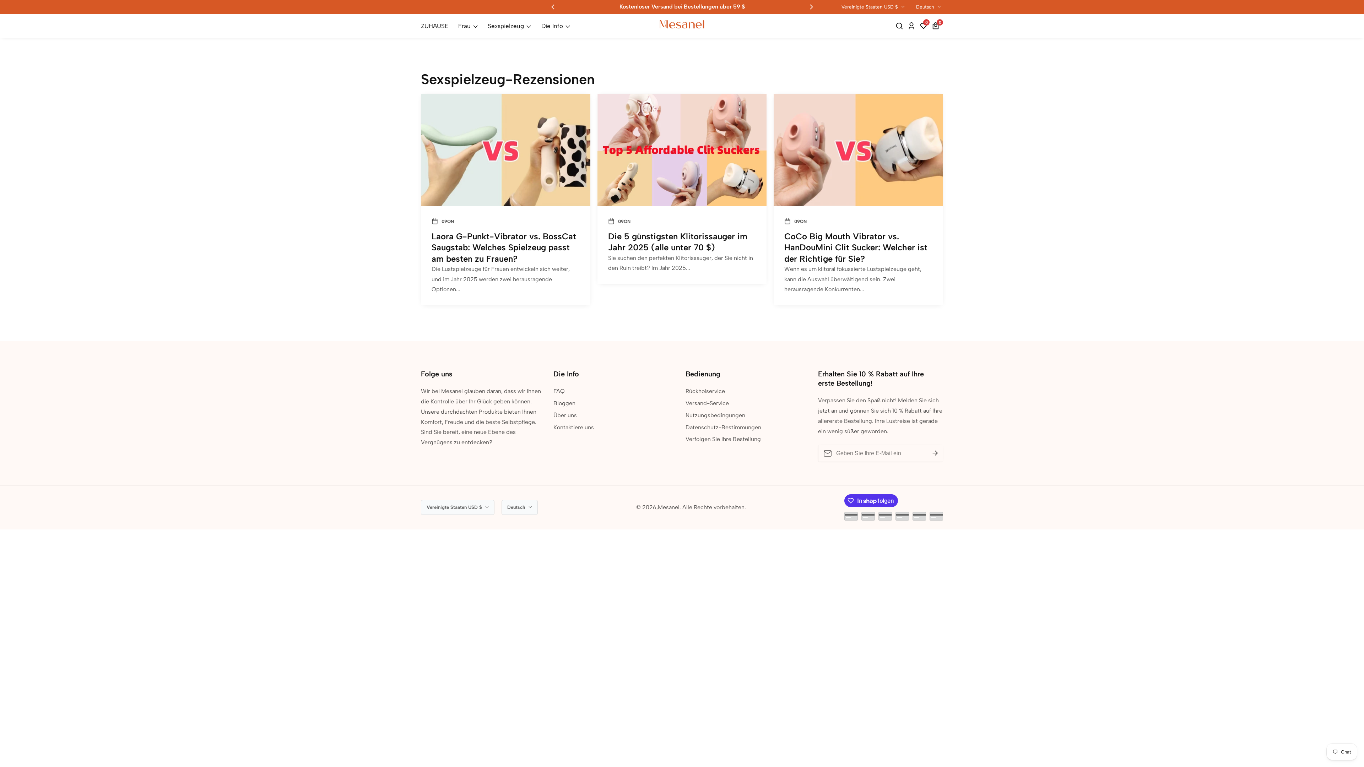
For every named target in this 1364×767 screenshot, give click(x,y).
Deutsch (926, 7)
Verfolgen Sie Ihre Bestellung (723, 439)
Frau (464, 25)
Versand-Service (707, 403)
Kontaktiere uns (573, 427)
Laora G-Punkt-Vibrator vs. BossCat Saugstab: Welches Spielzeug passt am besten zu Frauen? (504, 247)
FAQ (559, 391)
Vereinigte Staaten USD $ (870, 7)
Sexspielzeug (506, 25)
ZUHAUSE (434, 25)
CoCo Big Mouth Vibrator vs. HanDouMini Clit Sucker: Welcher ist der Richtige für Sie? (855, 247)
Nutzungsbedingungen (715, 415)
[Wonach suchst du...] (900, 26)
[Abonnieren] (935, 453)
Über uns (565, 415)
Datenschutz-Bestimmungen (723, 427)
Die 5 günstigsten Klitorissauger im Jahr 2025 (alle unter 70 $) (677, 241)
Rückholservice (705, 391)
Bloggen (564, 403)
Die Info (552, 25)
